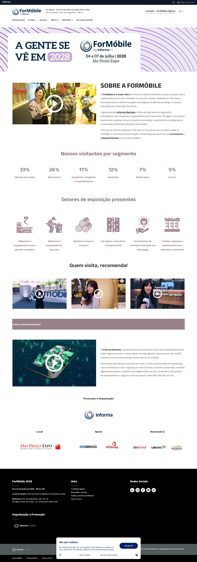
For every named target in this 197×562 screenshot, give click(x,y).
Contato (149, 11)
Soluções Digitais (84, 20)
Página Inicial (18, 20)
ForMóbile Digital (166, 11)
